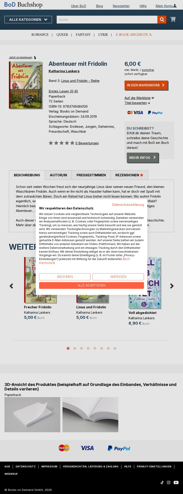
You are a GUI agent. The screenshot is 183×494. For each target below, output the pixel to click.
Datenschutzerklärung (128, 205)
